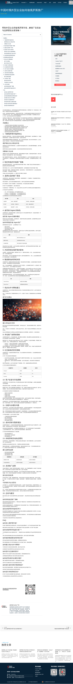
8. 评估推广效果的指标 (8, 65)
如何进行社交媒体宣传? (9, 99)
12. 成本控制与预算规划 (8, 72)
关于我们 (57, 78)
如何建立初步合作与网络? (9, 97)
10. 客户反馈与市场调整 (8, 68)
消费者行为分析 (7, 43)
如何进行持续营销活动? (9, 105)
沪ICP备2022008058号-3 (33, 681)
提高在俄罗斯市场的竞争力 (10, 88)
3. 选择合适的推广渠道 (8, 47)
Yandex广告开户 (59, 61)
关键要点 (5, 38)
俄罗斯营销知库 (58, 73)
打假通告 (57, 76)
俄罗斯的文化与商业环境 (9, 41)
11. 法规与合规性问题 (7, 70)
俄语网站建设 (58, 66)
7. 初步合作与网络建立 (8, 59)
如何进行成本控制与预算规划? (10, 103)
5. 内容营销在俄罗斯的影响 (9, 55)
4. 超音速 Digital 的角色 (8, 49)
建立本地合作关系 (8, 63)
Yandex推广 (58, 63)
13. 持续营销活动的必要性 (8, 74)
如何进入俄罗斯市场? (8, 92)
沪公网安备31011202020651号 (49, 681)
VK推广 (57, 71)
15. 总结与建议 (6, 84)
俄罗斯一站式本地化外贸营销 (13, 671)
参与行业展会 (7, 61)
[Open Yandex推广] (26, 2)
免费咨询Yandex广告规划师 (59, 38)
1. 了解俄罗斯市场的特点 (8, 40)
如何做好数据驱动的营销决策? (10, 95)
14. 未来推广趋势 (7, 78)
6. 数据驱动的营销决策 (8, 57)
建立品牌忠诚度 (7, 76)
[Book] (53, 99)
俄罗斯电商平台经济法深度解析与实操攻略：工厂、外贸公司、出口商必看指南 (63, 651)
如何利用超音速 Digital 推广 (10, 53)
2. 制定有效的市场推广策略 (9, 45)
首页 (56, 58)
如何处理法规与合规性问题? (10, 101)
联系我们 (57, 80)
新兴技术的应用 (7, 80)
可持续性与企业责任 (8, 82)
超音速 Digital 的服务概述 (9, 51)
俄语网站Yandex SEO (60, 68)
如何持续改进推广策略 (9, 86)
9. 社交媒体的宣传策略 (8, 67)
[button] (40, 34)
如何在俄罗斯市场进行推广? (10, 93)
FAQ (4, 90)
